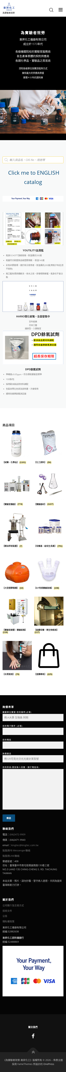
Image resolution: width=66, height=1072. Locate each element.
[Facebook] (33, 1036)
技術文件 (7, 910)
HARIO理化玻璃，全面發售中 (33, 316)
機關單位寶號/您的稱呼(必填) (17, 712)
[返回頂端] (33, 1052)
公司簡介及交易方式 (13, 905)
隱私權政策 (8, 921)
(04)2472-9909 (17, 834)
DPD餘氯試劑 (33, 369)
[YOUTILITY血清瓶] (33, 228)
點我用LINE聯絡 (11, 855)
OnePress (48, 1064)
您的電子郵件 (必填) (13, 726)
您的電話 (7, 739)
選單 (60, 9)
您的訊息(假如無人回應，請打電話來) (21, 767)
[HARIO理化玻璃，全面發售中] (33, 296)
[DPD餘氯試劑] (33, 347)
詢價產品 (7, 753)
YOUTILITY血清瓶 (33, 250)
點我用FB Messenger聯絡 (16, 850)
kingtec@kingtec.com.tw (24, 845)
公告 (5, 916)
